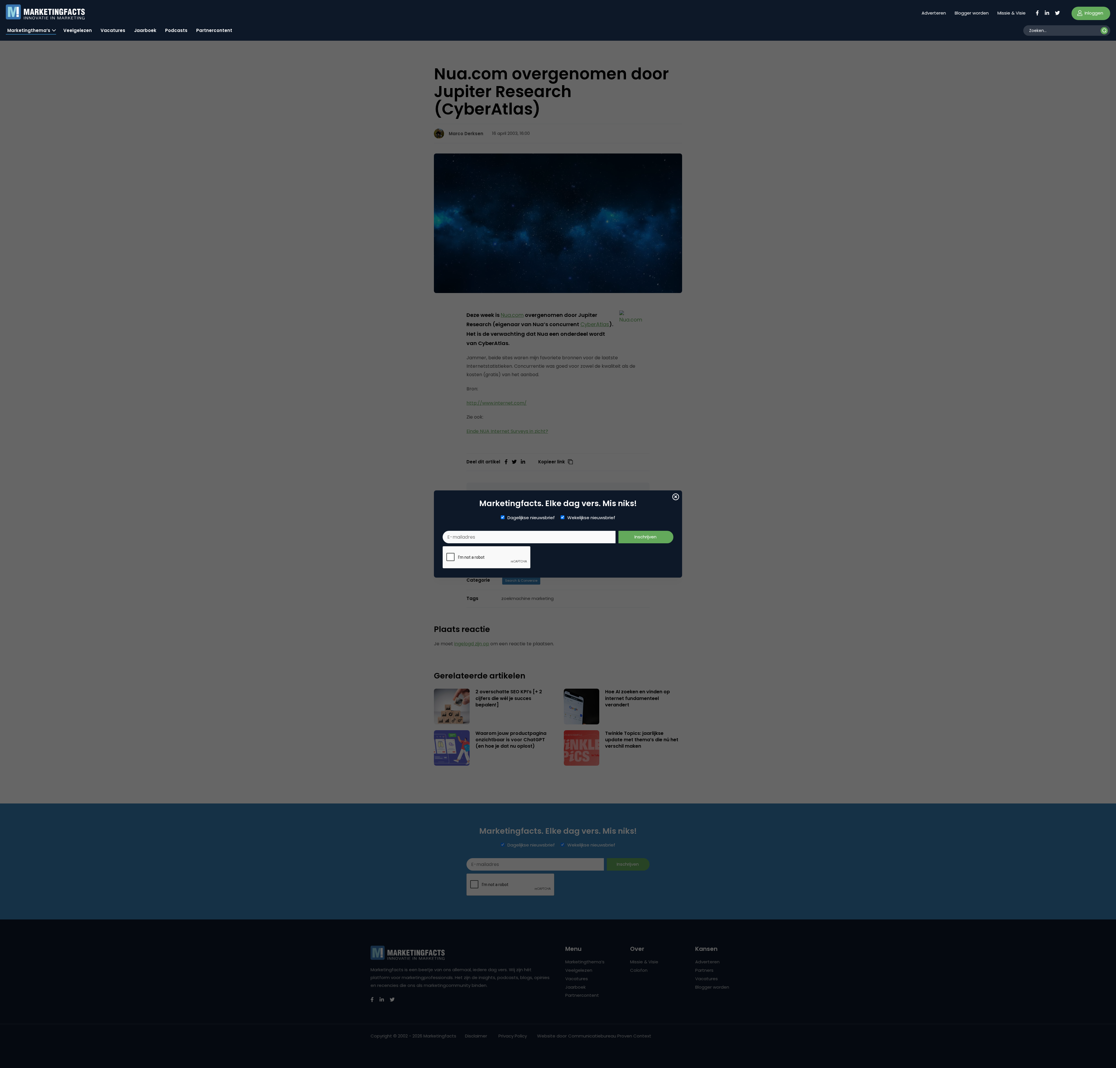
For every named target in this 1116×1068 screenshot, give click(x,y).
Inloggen (1093, 13)
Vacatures (113, 30)
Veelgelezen (77, 30)
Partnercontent (214, 30)
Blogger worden (972, 13)
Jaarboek (145, 30)
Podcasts (176, 30)
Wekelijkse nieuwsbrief (591, 517)
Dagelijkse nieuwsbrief (531, 517)
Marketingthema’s (28, 30)
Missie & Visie (1011, 13)
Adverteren (934, 13)
